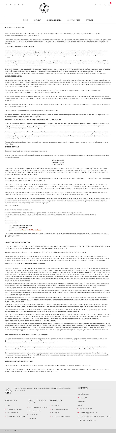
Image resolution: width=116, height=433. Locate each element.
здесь (45, 151)
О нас (8, 405)
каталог (37, 20)
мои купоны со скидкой (60, 409)
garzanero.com (23, 430)
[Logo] (44, 8)
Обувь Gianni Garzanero (14, 409)
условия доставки (104, 104)
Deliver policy (33, 414)
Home (25, 20)
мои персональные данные (61, 416)
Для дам (89, 20)
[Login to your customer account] (100, 4)
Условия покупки (35, 411)
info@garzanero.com (96, 234)
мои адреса (55, 413)
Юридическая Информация (16, 416)
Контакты (32, 418)
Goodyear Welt (73, 20)
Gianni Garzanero (54, 20)
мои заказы (55, 405)
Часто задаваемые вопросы (38, 407)
